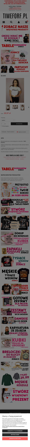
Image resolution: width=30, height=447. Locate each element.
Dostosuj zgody (15, 434)
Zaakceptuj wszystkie (15, 438)
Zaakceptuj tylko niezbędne (15, 430)
